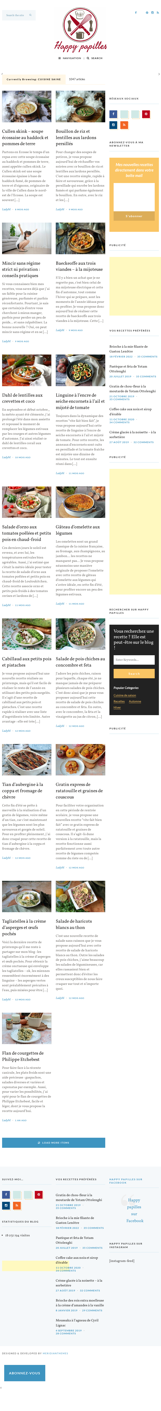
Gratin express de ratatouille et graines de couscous (79, 791)
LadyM (6, 210)
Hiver (117, 707)
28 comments (66, 1333)
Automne (135, 701)
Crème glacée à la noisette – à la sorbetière (132, 435)
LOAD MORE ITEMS (55, 1142)
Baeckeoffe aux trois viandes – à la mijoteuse (79, 267)
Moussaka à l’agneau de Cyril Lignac (77, 1323)
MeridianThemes (55, 1353)
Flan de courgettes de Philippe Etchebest (23, 1056)
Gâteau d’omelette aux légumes (78, 530)
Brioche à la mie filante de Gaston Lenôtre (128, 349)
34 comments (119, 422)
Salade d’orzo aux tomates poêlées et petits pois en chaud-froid (26, 533)
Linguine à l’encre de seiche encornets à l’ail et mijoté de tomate (80, 401)
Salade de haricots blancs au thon (74, 924)
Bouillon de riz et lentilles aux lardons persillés (76, 138)
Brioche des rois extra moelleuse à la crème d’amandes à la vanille (80, 1303)
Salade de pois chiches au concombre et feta (80, 662)
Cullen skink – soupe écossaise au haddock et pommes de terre (25, 138)
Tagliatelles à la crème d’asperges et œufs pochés (24, 927)
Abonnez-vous (24, 1373)
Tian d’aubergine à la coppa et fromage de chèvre (22, 791)
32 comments (144, 442)
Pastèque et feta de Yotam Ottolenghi (128, 369)
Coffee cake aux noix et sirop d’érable (130, 412)
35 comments (147, 356)
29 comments (92, 1310)
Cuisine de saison (125, 695)
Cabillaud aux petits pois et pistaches (26, 662)
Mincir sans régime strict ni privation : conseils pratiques (21, 270)
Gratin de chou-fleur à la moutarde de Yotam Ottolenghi (132, 389)
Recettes (119, 701)
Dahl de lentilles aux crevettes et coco (22, 398)
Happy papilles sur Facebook (126, 1181)
